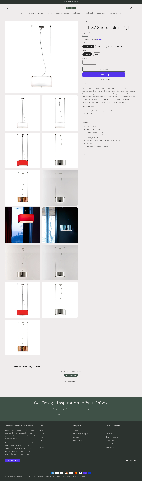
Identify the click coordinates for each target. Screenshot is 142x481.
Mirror (110, 46)
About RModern (77, 430)
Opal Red (100, 46)
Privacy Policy (110, 444)
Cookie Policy (110, 447)
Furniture (41, 440)
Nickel (97, 54)
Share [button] (86, 155)
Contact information (72, 476)
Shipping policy (61, 476)
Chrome (87, 54)
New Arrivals (42, 434)
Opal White (88, 46)
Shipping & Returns (112, 437)
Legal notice (82, 476)
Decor (40, 444)
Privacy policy (31, 476)
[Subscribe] (86, 414)
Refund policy (40, 476)
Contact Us (109, 434)
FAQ (107, 430)
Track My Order (110, 440)
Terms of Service (77, 440)
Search (40, 430)
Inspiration (75, 437)
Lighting (40, 437)
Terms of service (50, 476)
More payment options (103, 79)
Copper (119, 46)
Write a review (71, 375)
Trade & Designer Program (80, 434)
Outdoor (41, 447)
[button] (7, 8)
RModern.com (13, 476)
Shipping (85, 35)
